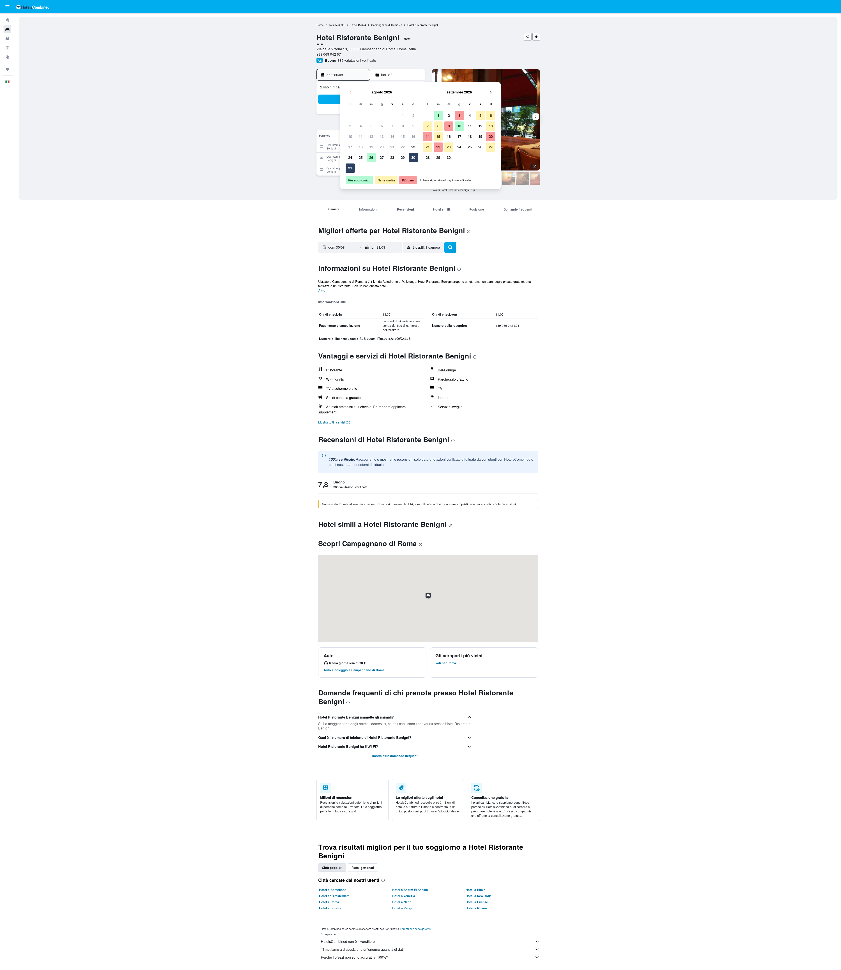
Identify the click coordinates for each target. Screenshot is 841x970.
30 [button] (413, 157)
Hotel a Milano (476, 908)
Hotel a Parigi (402, 908)
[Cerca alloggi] (7, 29)
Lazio (353, 25)
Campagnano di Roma (384, 25)
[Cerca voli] (7, 20)
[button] (7, 7)
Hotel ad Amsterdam (334, 896)
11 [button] (361, 136)
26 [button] (371, 157)
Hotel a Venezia (403, 896)
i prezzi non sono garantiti (415, 929)
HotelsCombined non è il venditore (348, 941)
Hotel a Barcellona (332, 889)
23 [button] (413, 146)
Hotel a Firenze (477, 902)
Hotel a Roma (329, 902)
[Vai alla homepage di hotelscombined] (33, 7)
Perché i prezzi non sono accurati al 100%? (354, 957)
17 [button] (350, 146)
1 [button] (403, 115)
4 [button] (361, 125)
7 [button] (392, 125)
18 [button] (361, 146)
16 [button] (413, 136)
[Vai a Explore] (7, 57)
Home (320, 25)
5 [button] (371, 125)
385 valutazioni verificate (356, 60)
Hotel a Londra (330, 908)
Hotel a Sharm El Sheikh (410, 889)
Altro (321, 290)
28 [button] (392, 157)
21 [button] (392, 146)
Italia (332, 25)
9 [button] (413, 125)
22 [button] (403, 146)
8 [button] (403, 125)
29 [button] (403, 157)
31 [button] (350, 167)
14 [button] (392, 136)
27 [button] (382, 157)
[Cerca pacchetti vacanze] (7, 47)
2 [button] (413, 115)
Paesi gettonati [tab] (363, 867)
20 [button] (382, 146)
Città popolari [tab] (332, 867)
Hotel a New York (478, 896)
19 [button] (371, 146)
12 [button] (371, 136)
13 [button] (382, 136)
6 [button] (382, 125)
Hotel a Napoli (402, 902)
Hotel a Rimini (476, 889)
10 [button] (350, 136)
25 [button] (361, 157)
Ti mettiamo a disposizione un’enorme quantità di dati (362, 949)
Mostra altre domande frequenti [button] (395, 756)
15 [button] (403, 136)
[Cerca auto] (7, 38)
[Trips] (7, 69)
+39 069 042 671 (329, 54)
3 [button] (350, 125)
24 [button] (350, 157)
